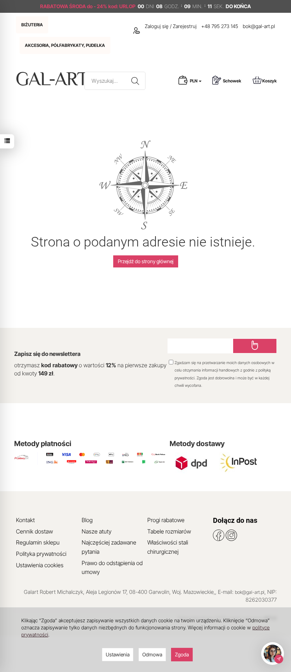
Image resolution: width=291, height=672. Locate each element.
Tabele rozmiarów (169, 531)
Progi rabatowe (166, 520)
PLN (194, 80)
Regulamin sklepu (38, 542)
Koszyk (269, 80)
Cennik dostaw (34, 531)
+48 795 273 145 (219, 26)
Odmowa (152, 654)
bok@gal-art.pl (259, 26)
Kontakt (25, 520)
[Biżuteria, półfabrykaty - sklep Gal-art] (54, 79)
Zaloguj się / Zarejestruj (170, 26)
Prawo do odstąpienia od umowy (112, 567)
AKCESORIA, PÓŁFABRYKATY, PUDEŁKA (65, 45)
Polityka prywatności (41, 553)
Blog (87, 520)
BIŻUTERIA (32, 24)
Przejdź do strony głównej (146, 261)
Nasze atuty (96, 531)
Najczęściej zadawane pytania (109, 547)
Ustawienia (118, 654)
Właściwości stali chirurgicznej (167, 547)
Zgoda (182, 654)
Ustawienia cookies (40, 565)
